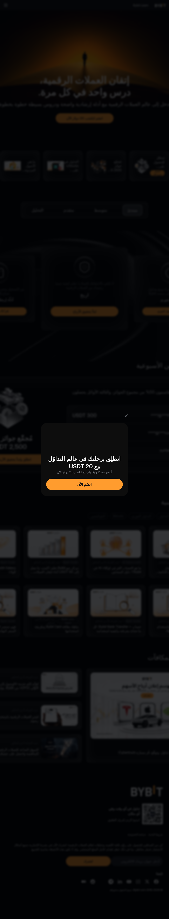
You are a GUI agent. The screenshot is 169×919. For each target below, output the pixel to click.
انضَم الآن (84, 484)
